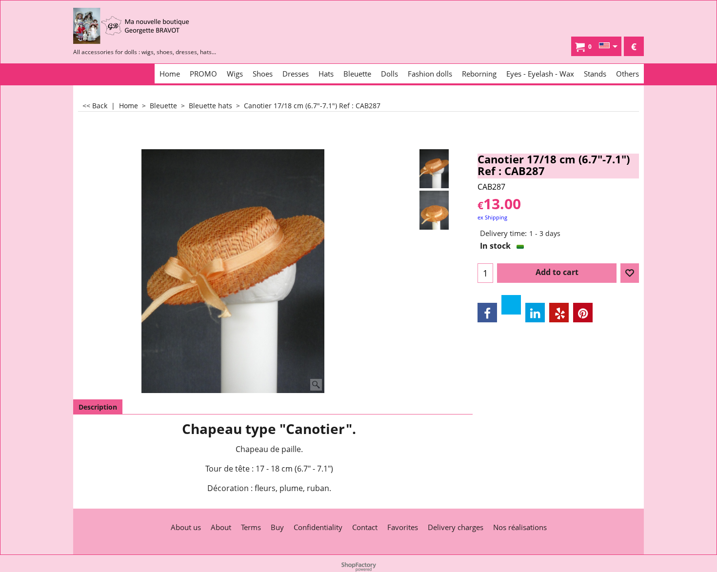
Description (98, 407)
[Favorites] (629, 273)
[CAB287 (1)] (434, 210)
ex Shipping (492, 217)
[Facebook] (487, 312)
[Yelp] (559, 312)
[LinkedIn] (535, 312)
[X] (511, 305)
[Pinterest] (583, 312)
